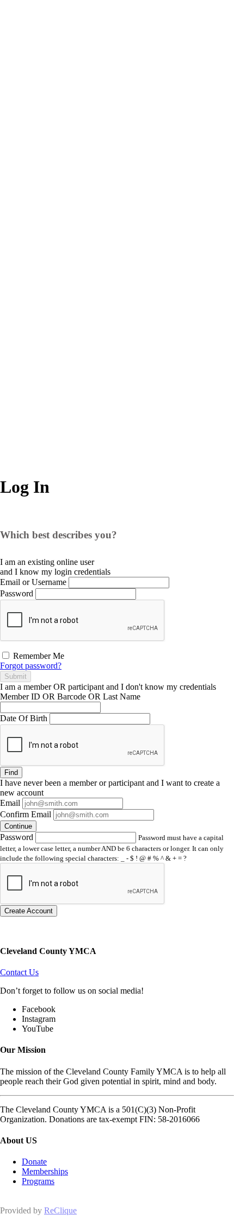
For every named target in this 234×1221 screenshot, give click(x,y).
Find (11, 772)
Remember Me (37, 655)
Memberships (45, 1171)
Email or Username (33, 582)
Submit (15, 676)
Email (10, 802)
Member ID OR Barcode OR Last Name (70, 696)
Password (16, 593)
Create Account (28, 911)
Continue (18, 826)
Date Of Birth (23, 718)
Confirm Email (25, 814)
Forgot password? (30, 665)
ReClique (60, 1210)
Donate (34, 1161)
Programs (38, 1181)
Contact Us (19, 972)
